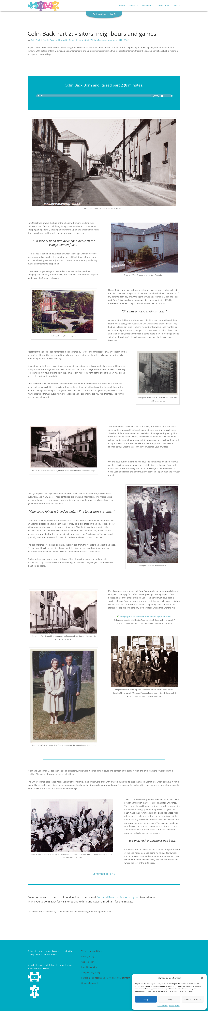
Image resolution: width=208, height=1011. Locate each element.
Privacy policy (87, 956)
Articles (132, 6)
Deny (169, 999)
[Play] (38, 95)
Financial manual (89, 983)
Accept (146, 999)
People (45, 40)
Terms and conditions (91, 951)
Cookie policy (87, 961)
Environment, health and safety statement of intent (105, 977)
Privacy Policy (174, 1006)
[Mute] (162, 96)
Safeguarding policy (90, 972)
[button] (202, 978)
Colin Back (35, 40)
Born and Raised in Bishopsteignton (67, 40)
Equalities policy (89, 967)
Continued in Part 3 (104, 873)
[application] (104, 95)
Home (122, 6)
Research (146, 6)
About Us (161, 6)
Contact (176, 6)
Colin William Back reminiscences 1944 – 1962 (107, 40)
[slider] (168, 96)
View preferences (192, 999)
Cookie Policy (162, 1006)
